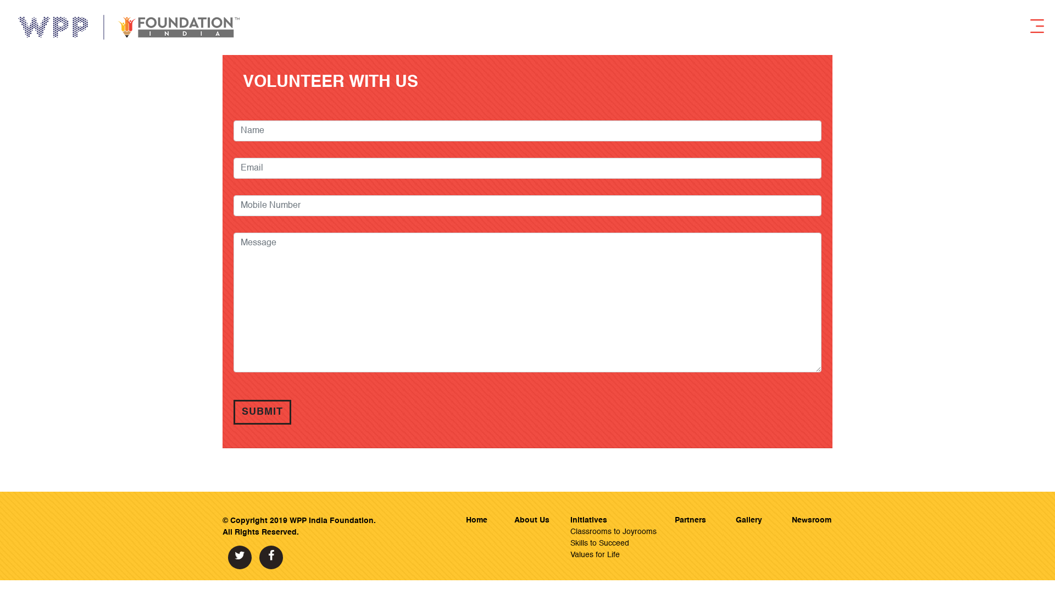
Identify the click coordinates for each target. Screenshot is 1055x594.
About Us (531, 520)
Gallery (749, 520)
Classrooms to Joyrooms (613, 532)
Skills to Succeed (599, 543)
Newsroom (811, 520)
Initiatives (588, 520)
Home (476, 520)
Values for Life (595, 555)
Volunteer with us (326, 82)
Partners (690, 520)
